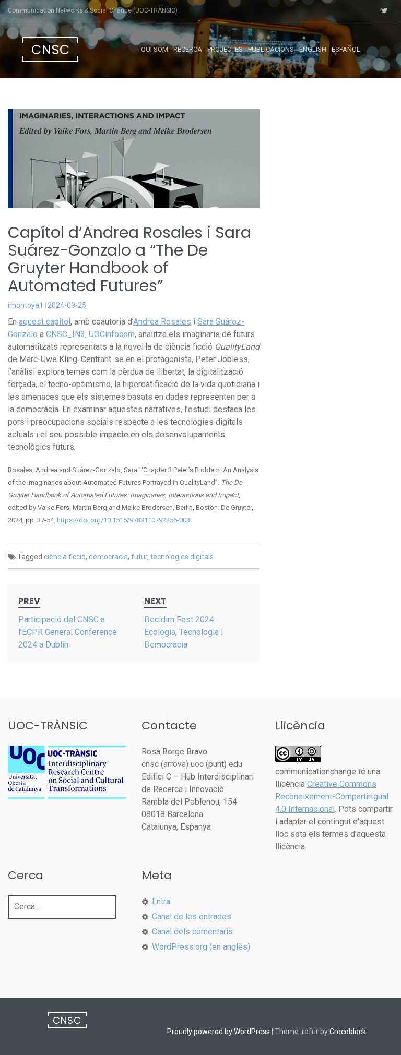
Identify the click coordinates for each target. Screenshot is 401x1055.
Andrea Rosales (162, 322)
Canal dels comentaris (192, 932)
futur (139, 557)
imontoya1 (25, 305)
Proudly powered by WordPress (218, 1031)
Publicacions (271, 49)
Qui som (154, 49)
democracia (108, 557)
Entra (161, 901)
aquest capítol (44, 322)
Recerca (187, 49)
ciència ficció (65, 557)
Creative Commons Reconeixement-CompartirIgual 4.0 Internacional (331, 796)
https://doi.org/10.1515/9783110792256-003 (123, 520)
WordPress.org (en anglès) (201, 947)
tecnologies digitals (182, 557)
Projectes (225, 49)
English (312, 49)
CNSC (50, 50)
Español (346, 49)
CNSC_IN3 (65, 334)
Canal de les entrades (191, 916)
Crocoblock (347, 1031)
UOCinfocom (112, 334)
